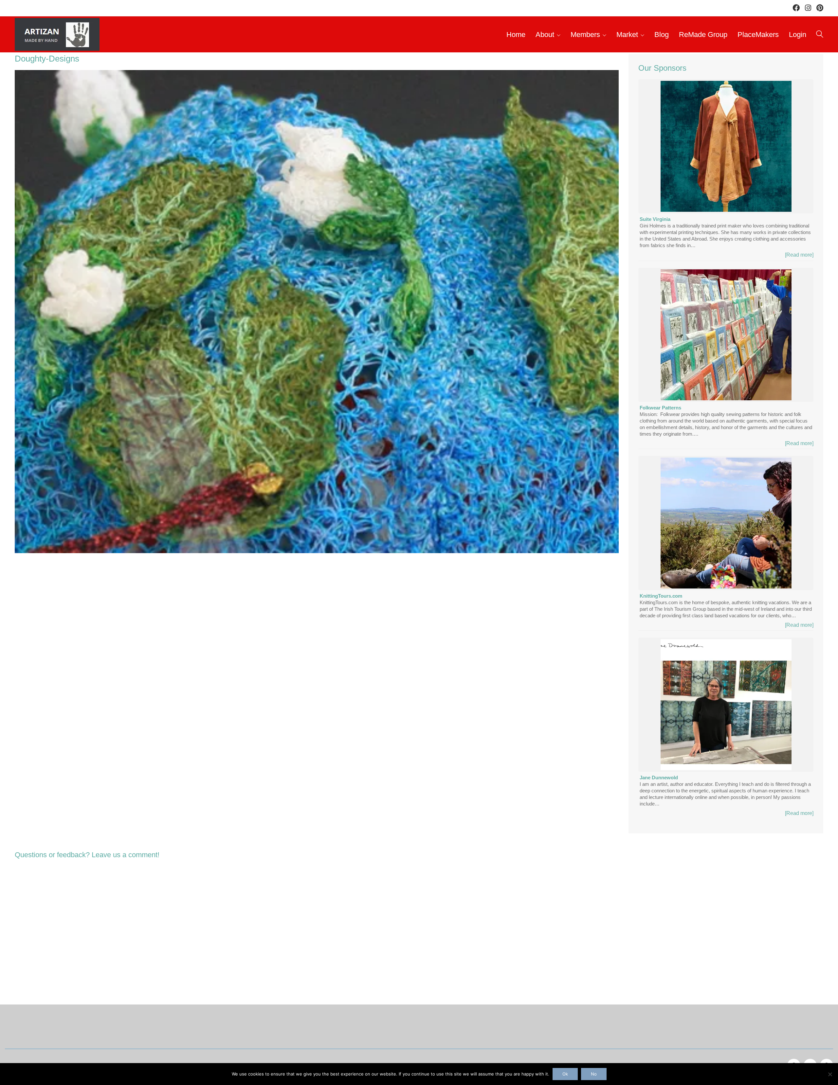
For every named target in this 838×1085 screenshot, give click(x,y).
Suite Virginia (655, 219)
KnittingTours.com (661, 596)
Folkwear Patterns (660, 407)
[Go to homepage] (57, 34)
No (594, 1073)
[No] (830, 1074)
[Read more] (799, 255)
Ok (565, 1073)
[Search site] (819, 35)
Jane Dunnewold (659, 777)
